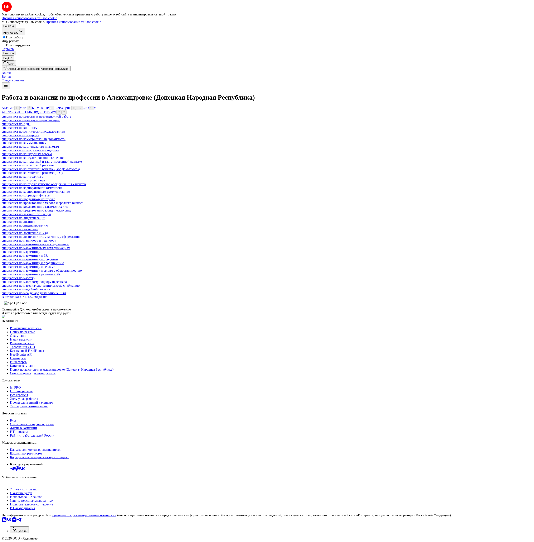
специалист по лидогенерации (23, 218)
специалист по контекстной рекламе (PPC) (32, 173)
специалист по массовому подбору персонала (34, 282)
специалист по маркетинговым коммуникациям (36, 248)
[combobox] (19, 529)
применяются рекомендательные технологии (84, 515)
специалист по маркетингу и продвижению (33, 263)
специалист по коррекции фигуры (26, 195)
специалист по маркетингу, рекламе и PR (31, 274)
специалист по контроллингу (22, 176)
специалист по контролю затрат (24, 180)
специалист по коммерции (20, 135)
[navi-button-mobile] (6, 85)
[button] (6, 73)
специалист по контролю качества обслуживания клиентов (44, 184)
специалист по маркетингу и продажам (30, 259)
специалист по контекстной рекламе (28, 165)
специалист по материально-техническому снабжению (41, 285)
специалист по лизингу (18, 221)
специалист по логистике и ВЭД (25, 233)
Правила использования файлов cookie (73, 22)
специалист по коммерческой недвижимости (33, 139)
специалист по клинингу (19, 127)
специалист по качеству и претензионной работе (36, 116)
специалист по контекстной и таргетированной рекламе (42, 161)
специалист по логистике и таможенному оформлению (41, 236)
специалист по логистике (20, 229)
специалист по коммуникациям (24, 142)
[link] (9, 63)
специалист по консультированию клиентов (33, 158)
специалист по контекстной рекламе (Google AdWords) (41, 169)
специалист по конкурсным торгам (27, 154)
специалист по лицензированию (25, 225)
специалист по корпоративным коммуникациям (36, 191)
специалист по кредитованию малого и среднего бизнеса (42, 203)
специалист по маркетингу (21, 251)
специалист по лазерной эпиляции (26, 214)
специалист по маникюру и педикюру (29, 240)
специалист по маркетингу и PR (25, 255)
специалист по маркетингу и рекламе (28, 266)
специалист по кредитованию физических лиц (35, 206)
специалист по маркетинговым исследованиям (35, 244)
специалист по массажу (18, 278)
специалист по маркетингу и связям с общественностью (42, 270)
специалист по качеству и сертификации (31, 120)
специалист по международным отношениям (34, 293)
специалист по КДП (16, 124)
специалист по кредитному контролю (28, 199)
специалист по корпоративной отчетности (32, 188)
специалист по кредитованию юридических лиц (36, 210)
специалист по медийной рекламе (26, 289)
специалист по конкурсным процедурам (30, 150)
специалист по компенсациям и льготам (30, 146)
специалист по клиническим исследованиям (33, 131)
